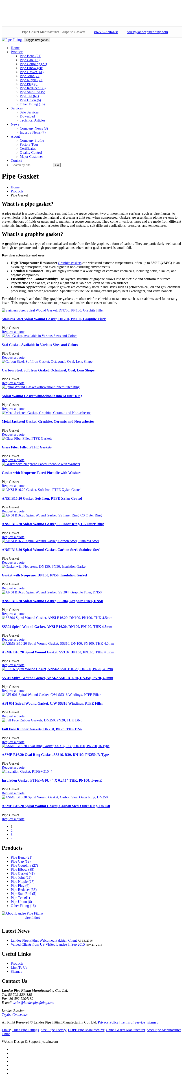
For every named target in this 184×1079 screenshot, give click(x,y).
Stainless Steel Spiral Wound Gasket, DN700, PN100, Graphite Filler (54, 319)
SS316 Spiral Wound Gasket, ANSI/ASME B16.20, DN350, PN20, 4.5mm (57, 678)
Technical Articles (32, 120)
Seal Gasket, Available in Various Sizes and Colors (40, 345)
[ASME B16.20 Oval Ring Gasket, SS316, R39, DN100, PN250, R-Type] (56, 746)
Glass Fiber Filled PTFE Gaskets (27, 447)
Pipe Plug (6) (29, 84)
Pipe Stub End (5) (32, 92)
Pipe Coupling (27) (33, 64)
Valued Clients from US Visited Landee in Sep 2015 (48, 944)
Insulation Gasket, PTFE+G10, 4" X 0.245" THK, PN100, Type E (52, 780)
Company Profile (32, 140)
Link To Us (19, 967)
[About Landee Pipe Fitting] (23, 913)
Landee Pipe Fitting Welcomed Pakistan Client (44, 940)
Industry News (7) (33, 132)
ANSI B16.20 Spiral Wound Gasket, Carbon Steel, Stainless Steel (51, 550)
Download (27, 116)
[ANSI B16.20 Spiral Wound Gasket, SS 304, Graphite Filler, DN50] (52, 592)
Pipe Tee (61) (29, 96)
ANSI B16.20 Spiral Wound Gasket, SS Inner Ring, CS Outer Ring (53, 524)
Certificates (28, 148)
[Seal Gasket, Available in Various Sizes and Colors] (39, 336)
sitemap (152, 1022)
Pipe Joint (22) (30, 76)
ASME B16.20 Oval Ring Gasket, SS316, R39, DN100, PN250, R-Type (55, 755)
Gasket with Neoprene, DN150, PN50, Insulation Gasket (44, 575)
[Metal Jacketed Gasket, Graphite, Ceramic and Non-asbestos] (46, 413)
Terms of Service (133, 1022)
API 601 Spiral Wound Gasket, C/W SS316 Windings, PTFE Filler (52, 703)
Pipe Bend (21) (30, 56)
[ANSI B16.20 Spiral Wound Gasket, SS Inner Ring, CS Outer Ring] (52, 515)
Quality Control (31, 152)
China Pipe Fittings (25, 1030)
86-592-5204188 (106, 32)
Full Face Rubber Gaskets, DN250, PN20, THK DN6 (42, 729)
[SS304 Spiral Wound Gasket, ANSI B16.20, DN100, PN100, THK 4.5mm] (57, 618)
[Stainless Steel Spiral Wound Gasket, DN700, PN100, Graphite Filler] (53, 310)
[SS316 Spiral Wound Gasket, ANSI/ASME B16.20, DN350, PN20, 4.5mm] (57, 669)
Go (57, 165)
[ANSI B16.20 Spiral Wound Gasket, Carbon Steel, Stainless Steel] (50, 541)
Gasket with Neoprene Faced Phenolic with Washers (41, 473)
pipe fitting (32, 917)
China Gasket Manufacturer (125, 1030)
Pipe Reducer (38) (33, 88)
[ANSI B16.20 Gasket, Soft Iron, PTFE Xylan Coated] (41, 490)
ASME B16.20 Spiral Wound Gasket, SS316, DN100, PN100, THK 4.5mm (58, 652)
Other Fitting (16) (32, 104)
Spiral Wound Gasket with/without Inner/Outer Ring (42, 396)
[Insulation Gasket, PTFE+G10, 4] (27, 771)
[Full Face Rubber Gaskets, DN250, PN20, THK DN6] (42, 720)
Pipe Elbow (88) (31, 68)
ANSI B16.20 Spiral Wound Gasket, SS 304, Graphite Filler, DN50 (52, 601)
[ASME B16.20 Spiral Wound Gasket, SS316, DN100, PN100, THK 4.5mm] (58, 643)
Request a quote (13, 332)
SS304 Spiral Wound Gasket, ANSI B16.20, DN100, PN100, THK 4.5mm (57, 627)
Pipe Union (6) (30, 100)
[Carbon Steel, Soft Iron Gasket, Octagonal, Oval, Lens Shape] (47, 361)
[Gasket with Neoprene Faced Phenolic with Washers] (41, 464)
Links (6, 1030)
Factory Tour (29, 144)
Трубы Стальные (15, 1015)
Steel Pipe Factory (53, 1030)
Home (15, 187)
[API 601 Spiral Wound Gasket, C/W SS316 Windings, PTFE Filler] (51, 695)
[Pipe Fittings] (13, 40)
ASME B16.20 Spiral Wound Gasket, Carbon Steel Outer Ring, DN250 (56, 806)
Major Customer (31, 156)
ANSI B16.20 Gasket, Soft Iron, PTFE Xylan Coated (42, 498)
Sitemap (16, 971)
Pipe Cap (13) (29, 60)
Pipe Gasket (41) (32, 72)
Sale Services (29, 112)
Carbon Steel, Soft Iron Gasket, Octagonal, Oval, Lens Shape (48, 370)
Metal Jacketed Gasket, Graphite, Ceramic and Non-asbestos (48, 421)
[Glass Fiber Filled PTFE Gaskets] (27, 438)
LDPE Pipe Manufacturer (86, 1030)
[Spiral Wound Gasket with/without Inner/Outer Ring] (41, 387)
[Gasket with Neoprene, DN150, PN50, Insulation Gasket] (44, 566)
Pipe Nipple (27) (31, 80)
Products (17, 191)
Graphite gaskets (69, 263)
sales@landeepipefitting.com (147, 32)
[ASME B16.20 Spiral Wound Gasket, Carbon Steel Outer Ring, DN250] (55, 797)
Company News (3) (34, 128)
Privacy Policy (108, 1022)
